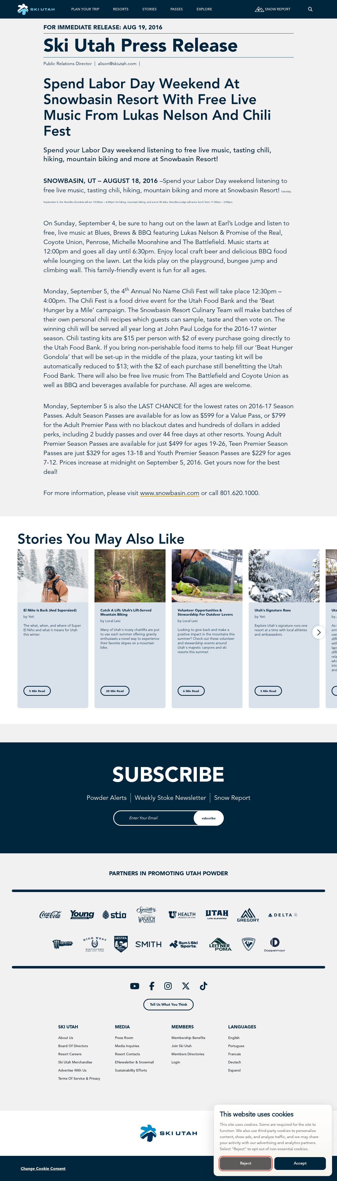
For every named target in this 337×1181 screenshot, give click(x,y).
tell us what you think (168, 1004)
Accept (300, 1163)
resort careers (69, 1054)
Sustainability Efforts (131, 1070)
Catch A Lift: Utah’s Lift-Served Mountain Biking (125, 612)
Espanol (234, 1070)
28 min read (115, 691)
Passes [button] (176, 9)
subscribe (209, 818)
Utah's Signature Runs (273, 610)
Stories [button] (149, 9)
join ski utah (181, 1046)
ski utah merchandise (75, 1062)
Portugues (236, 1046)
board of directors (73, 1046)
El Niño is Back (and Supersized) (49, 610)
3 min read (268, 691)
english (234, 1038)
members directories (187, 1054)
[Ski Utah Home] (36, 9)
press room (124, 1038)
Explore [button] (204, 9)
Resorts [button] (121, 9)
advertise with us (72, 1070)
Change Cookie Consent (43, 1168)
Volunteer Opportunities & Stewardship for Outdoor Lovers (205, 612)
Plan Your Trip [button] (85, 9)
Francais (234, 1054)
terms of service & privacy (79, 1078)
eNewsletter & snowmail (134, 1062)
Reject (245, 1163)
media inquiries (127, 1046)
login (175, 1062)
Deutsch (234, 1062)
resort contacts (127, 1054)
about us (65, 1038)
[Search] (310, 9)
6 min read (191, 691)
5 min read (37, 691)
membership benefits (188, 1038)
